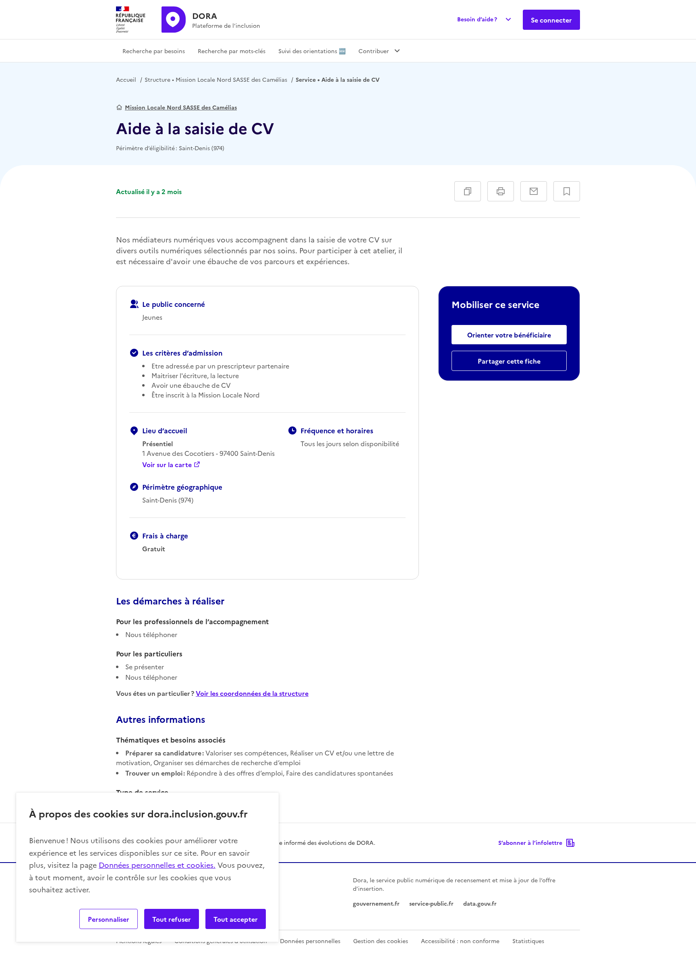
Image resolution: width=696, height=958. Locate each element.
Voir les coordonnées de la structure (252, 693)
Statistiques (528, 941)
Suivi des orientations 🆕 (312, 51)
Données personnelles (310, 941)
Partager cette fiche (509, 360)
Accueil (126, 79)
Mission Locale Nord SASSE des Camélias (216, 79)
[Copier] (467, 191)
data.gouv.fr (480, 903)
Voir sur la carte (167, 464)
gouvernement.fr (376, 903)
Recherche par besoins (153, 51)
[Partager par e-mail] (533, 191)
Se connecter (551, 19)
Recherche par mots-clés (231, 51)
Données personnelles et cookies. (157, 865)
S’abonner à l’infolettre (530, 842)
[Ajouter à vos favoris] (566, 191)
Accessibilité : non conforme (460, 941)
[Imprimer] (500, 191)
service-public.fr (431, 903)
